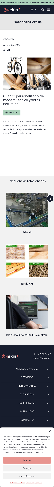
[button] (49, 431)
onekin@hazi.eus (41, 358)
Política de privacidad (34, 483)
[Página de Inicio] (13, 9)
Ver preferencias (27, 476)
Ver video (13, 112)
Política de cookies (17, 483)
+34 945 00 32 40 (42, 354)
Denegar (27, 468)
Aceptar (27, 460)
